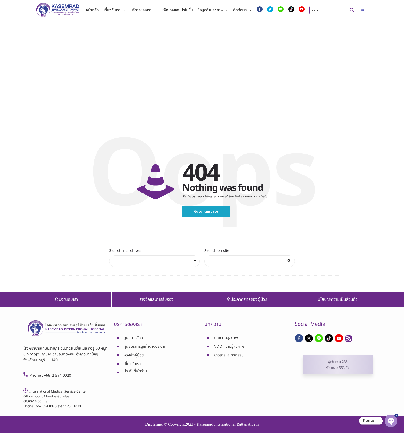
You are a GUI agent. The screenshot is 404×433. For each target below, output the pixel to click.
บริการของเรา (141, 10)
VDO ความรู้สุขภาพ (229, 346)
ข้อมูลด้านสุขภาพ (210, 10)
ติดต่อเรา (240, 10)
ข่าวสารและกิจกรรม (229, 355)
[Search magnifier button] (352, 10)
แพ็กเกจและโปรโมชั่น (177, 10)
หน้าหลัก (92, 10)
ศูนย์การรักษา (134, 338)
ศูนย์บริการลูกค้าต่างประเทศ (145, 346)
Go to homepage (206, 211)
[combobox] (154, 261)
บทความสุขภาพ (226, 338)
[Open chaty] (391, 421)
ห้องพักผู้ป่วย (134, 355)
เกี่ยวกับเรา (112, 10)
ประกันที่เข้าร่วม (135, 371)
